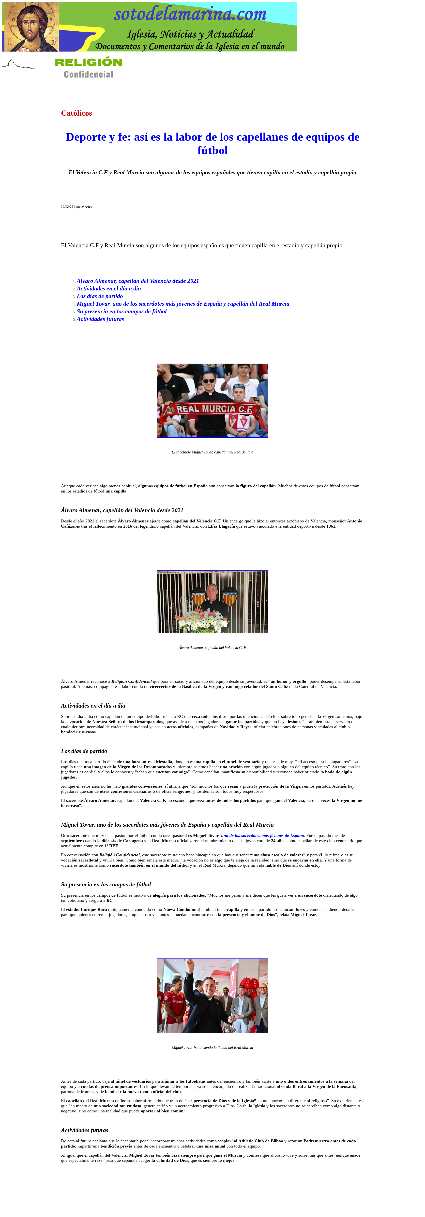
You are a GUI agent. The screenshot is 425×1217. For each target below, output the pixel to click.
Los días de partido (100, 296)
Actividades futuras (100, 319)
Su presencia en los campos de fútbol (122, 311)
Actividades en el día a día (109, 288)
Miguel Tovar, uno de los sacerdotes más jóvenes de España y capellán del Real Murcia (183, 304)
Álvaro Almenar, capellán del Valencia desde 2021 (138, 281)
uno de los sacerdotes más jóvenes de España (262, 835)
